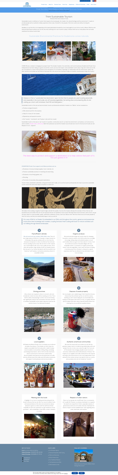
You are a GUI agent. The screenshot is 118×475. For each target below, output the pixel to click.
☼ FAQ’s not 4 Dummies (53, 455)
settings (66, 473)
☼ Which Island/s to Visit (53, 464)
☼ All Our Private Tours (53, 457)
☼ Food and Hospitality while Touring (56, 452)
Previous (24, 141)
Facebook (26, 459)
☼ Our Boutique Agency (53, 450)
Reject (81, 473)
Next (93, 141)
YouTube (26, 461)
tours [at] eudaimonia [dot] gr (31, 450)
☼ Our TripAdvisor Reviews (54, 459)
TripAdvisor (27, 457)
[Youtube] (95, 1)
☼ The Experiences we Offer (54, 462)
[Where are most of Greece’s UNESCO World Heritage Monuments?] (83, 461)
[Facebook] (93, 1)
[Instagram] (91, 1)
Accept (74, 473)
